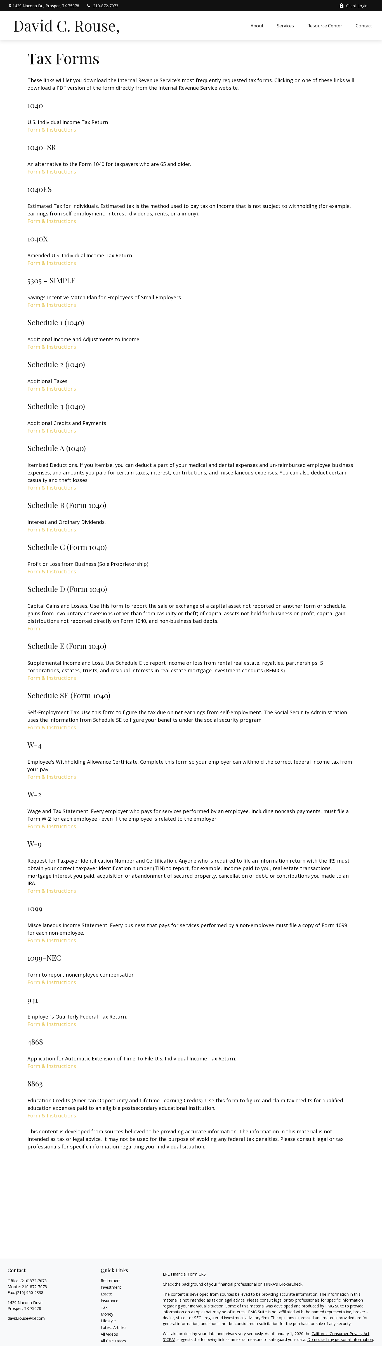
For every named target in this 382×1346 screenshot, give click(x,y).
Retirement (111, 1280)
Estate (106, 1294)
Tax (104, 1307)
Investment (111, 1287)
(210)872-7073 (33, 1280)
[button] (257, 25)
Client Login (356, 5)
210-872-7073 (105, 5)
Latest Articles (113, 1327)
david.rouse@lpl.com (26, 1318)
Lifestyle (108, 1320)
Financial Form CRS (188, 1274)
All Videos (109, 1334)
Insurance (109, 1300)
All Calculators (113, 1340)
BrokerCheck (290, 1284)
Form (33, 628)
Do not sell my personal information (340, 1339)
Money (107, 1314)
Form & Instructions (51, 129)
